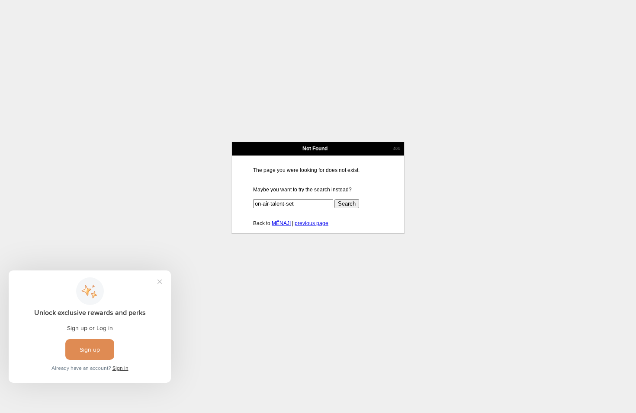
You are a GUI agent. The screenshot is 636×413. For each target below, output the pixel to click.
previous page (311, 223)
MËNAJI (281, 223)
